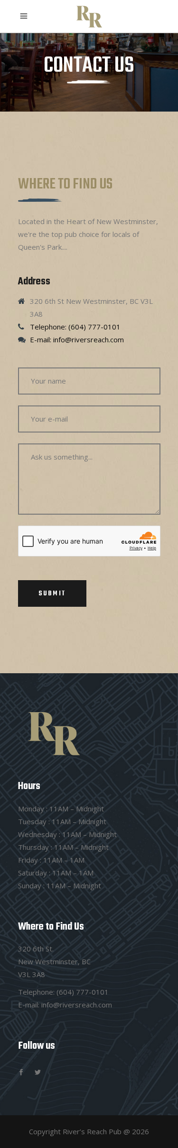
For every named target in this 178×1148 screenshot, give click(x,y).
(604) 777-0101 (82, 992)
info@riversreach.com (76, 1004)
